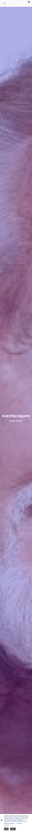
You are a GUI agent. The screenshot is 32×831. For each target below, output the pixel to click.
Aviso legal (19, 823)
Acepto (6, 829)
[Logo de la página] (4, 3)
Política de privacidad (9, 823)
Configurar (6, 825)
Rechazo (13, 829)
